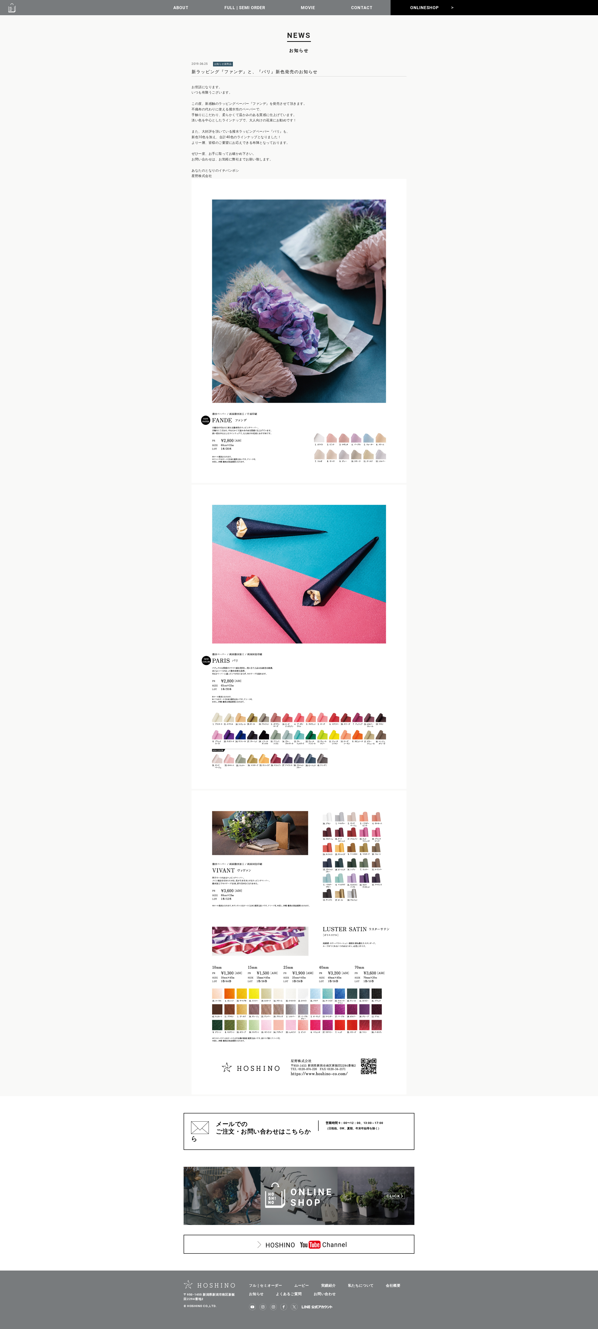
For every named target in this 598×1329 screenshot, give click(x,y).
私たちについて (361, 1285)
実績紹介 (328, 1285)
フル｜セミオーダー (265, 1285)
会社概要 (393, 1285)
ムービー (301, 1285)
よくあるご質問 (289, 1294)
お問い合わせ (325, 1294)
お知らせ (256, 1294)
